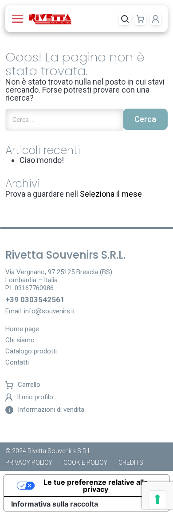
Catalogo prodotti (31, 351)
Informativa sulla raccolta (54, 503)
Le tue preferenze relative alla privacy (95, 486)
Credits (130, 462)
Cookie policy (85, 462)
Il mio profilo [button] (35, 397)
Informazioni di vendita (51, 410)
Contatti (17, 362)
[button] (19, 18)
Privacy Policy (28, 462)
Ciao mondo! (42, 160)
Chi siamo (20, 340)
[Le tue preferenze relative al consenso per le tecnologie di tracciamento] (157, 499)
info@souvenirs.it (49, 311)
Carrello (29, 385)
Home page (22, 329)
